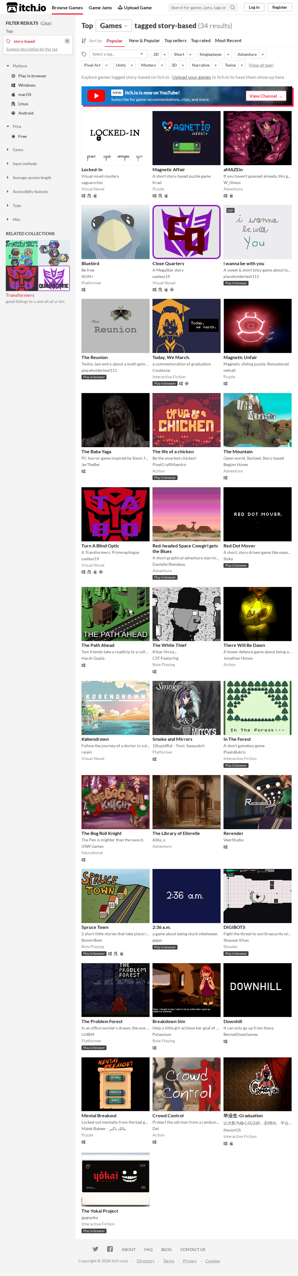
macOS (24, 94)
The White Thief (169, 645)
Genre (18, 149)
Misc (17, 219)
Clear (46, 23)
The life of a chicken (173, 451)
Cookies (212, 1260)
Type (17, 205)
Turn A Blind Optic (100, 545)
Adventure (247, 54)
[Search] (232, 7)
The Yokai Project (99, 1210)
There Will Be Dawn (244, 645)
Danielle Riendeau (168, 564)
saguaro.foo (92, 182)
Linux (23, 103)
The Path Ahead (97, 645)
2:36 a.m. (161, 927)
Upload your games (191, 77)
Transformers (20, 295)
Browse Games (67, 7)
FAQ (148, 1249)
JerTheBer (90, 464)
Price (17, 126)
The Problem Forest (102, 1021)
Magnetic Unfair (240, 357)
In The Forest (237, 739)
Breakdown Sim (168, 1021)
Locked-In (91, 169)
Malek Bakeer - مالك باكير (103, 1128)
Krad (157, 182)
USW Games (92, 846)
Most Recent (228, 40)
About (129, 1249)
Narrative (201, 65)
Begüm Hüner (236, 464)
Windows (27, 85)
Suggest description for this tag (32, 49)
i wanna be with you (244, 263)
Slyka (228, 558)
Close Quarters (168, 263)
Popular (115, 40)
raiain (86, 751)
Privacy (190, 1260)
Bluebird (90, 263)
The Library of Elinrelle (176, 833)
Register (279, 7)
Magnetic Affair (168, 169)
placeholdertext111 (241, 276)
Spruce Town (95, 927)
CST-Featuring (165, 658)
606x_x (158, 839)
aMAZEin (233, 169)
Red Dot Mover (240, 545)
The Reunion (94, 357)
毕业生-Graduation (243, 1115)
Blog (166, 1249)
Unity (121, 65)
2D (156, 54)
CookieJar (161, 370)
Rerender (234, 833)
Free (22, 136)
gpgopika (89, 1217)
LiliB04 (87, 1034)
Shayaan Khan (236, 940)
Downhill (233, 1021)
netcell (230, 370)
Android (25, 112)
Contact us (192, 1249)
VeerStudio (234, 839)
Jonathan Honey (238, 658)
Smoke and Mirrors (172, 739)
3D (174, 65)
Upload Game (138, 7)
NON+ (87, 276)
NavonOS (232, 1129)
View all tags (261, 65)
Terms (168, 1260)
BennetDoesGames (241, 1034)
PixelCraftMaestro (169, 464)
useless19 (161, 276)
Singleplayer (211, 54)
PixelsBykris (235, 751)
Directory (146, 1260)
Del (155, 1128)
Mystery (148, 65)
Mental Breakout (99, 1115)
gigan (157, 940)
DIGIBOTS (234, 927)
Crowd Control (168, 1115)
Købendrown (95, 739)
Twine (230, 65)
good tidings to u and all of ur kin (35, 301)
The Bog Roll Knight (101, 833)
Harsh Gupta (92, 658)
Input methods (25, 163)
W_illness (232, 182)
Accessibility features (30, 191)
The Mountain (238, 451)
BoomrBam (91, 940)
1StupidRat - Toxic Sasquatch (178, 745)
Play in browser (32, 75)
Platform (20, 66)
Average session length (32, 177)
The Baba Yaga (96, 451)
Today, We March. (171, 357)
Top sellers (175, 40)
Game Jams (100, 7)
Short (179, 54)
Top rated (201, 40)
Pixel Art (92, 65)
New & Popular (144, 40)
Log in (254, 7)
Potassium (161, 1034)
